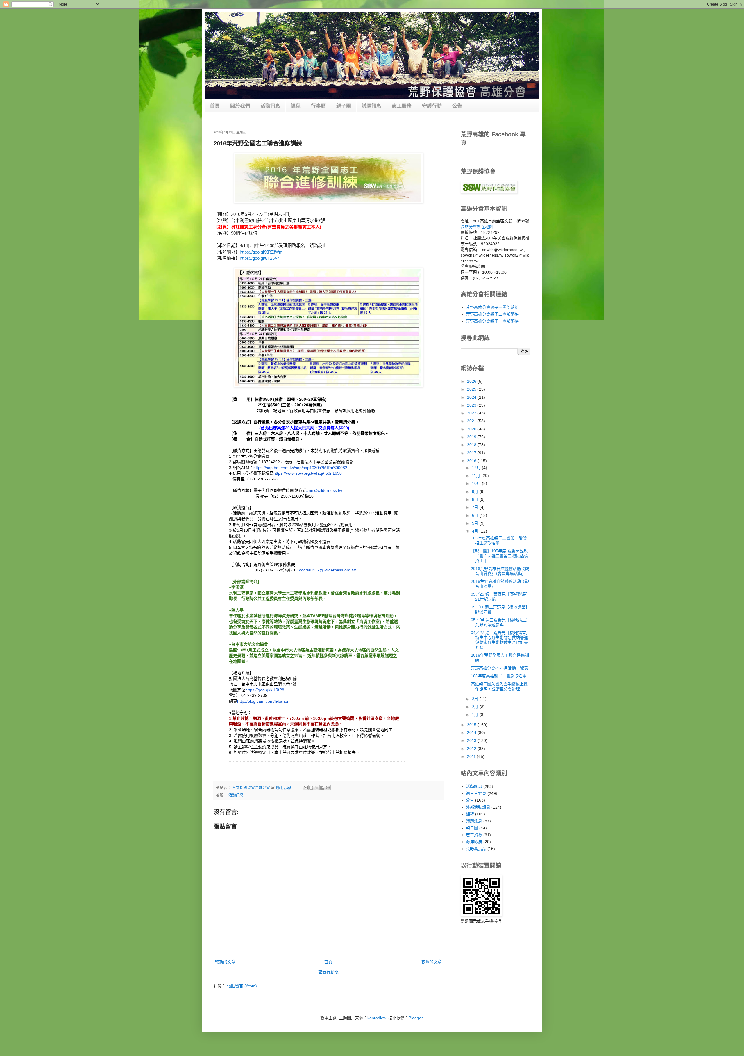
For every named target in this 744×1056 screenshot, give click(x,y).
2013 (472, 740)
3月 (476, 699)
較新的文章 (225, 961)
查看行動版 (328, 972)
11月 (476, 475)
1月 (476, 714)
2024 (472, 397)
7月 (476, 507)
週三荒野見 (476, 793)
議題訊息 (371, 106)
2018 (472, 444)
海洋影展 (474, 841)
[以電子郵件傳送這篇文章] (306, 787)
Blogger (416, 1018)
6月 (476, 515)
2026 (472, 381)
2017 (472, 452)
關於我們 (240, 106)
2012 (472, 748)
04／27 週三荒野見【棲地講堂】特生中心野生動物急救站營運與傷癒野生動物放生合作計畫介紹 (500, 639)
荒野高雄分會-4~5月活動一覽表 (499, 668)
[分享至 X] (317, 787)
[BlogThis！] (311, 787)
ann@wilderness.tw (324, 490)
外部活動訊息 (478, 807)
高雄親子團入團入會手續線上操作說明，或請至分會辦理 (499, 686)
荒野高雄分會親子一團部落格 (492, 307)
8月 (476, 499)
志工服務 (402, 106)
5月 (476, 523)
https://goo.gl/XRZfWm (261, 252)
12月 (477, 467)
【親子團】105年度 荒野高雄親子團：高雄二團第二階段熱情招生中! (499, 556)
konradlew (376, 1018)
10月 (477, 483)
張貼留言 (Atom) (242, 986)
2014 (472, 732)
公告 (457, 106)
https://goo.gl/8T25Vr (259, 258)
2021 (472, 421)
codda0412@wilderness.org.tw (327, 570)
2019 (472, 436)
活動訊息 (270, 106)
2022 (472, 413)
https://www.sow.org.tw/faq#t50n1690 (307, 473)
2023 (472, 405)
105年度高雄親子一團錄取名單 (499, 676)
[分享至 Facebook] (322, 787)
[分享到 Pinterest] (328, 787)
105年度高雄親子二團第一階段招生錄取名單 (499, 540)
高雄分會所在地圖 (477, 226)
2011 (472, 756)
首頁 (215, 106)
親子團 (343, 106)
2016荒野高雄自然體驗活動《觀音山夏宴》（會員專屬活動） (500, 571)
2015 (472, 724)
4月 (476, 531)
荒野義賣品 (476, 848)
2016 (472, 460)
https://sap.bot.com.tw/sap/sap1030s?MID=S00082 (300, 467)
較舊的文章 (431, 961)
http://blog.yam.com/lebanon (263, 701)
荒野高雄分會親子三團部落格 (492, 321)
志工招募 (474, 834)
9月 (476, 491)
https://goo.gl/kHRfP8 (264, 690)
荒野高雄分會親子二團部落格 (492, 314)
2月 (476, 706)
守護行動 (432, 106)
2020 (472, 429)
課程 (296, 106)
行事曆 (318, 106)
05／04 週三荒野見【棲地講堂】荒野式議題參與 (500, 622)
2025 (472, 389)
